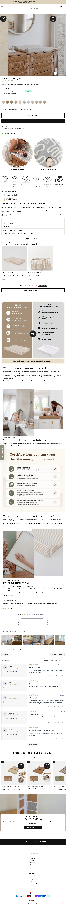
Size (2, 106)
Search (33, 858)
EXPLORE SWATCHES (33, 827)
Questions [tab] (17, 650)
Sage (11, 102)
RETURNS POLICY (9, 226)
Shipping (3, 93)
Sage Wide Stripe (20, 102)
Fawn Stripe (24, 102)
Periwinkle (40, 102)
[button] (7, 81)
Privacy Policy (33, 871)
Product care (33, 864)
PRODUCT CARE (8, 223)
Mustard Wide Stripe (36, 102)
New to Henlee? (7, 888)
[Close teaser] (5, 444)
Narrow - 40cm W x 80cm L (28, 109)
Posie (16, 102)
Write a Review (58, 655)
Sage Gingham (28, 102)
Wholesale (33, 879)
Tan (7, 102)
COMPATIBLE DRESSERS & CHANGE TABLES (18, 233)
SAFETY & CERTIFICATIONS (12, 230)
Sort (46, 660)
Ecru (3, 102)
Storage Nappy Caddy (35, 272)
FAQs (33, 860)
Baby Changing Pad (8, 272)
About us (33, 877)
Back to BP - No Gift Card (34, 842)
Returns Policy (33, 869)
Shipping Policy (33, 873)
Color (4, 99)
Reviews (33, 881)
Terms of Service (33, 875)
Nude (44, 102)
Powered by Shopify (33, 903)
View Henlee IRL (33, 862)
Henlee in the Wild (33, 883)
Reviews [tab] (6, 650)
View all (33, 757)
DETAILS (5, 220)
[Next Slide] (63, 640)
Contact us (33, 867)
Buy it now (33, 120)
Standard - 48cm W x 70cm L (10, 109)
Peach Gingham (32, 102)
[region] (33, 640)
